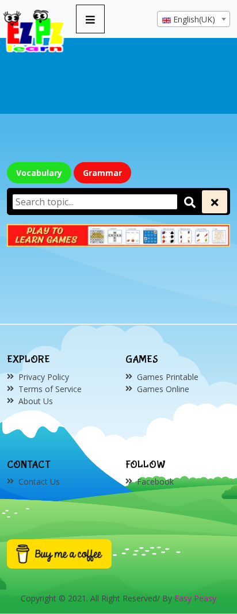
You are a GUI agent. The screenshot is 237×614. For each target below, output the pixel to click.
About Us (35, 401)
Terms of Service (50, 388)
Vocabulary (39, 172)
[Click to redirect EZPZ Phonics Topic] (118, 235)
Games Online (163, 388)
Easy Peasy (195, 598)
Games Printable (167, 376)
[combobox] (193, 19)
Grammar (102, 172)
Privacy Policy (43, 376)
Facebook (155, 481)
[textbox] (194, 19)
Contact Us (39, 481)
